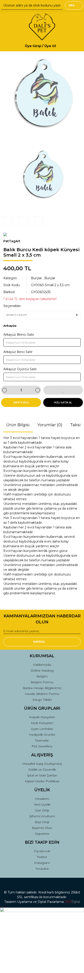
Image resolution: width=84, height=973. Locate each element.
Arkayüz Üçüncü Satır (20, 369)
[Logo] (42, 26)
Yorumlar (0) (49, 424)
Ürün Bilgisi (18, 424)
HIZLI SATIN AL (63, 402)
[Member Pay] (59, 46)
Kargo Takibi (42, 700)
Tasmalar (42, 740)
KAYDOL (39, 641)
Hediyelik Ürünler (42, 735)
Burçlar (36, 278)
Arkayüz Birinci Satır (18, 335)
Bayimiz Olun (42, 828)
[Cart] (75, 46)
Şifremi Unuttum (42, 816)
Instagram (42, 863)
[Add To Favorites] (63, 390)
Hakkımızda (42, 665)
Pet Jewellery (42, 746)
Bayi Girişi (42, 822)
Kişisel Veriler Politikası (42, 781)
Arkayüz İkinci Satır (17, 352)
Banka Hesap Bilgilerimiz (42, 688)
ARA (72, 5)
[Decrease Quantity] (4, 390)
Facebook (42, 851)
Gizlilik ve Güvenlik (42, 770)
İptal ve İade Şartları (42, 775)
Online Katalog (42, 670)
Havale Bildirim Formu (42, 694)
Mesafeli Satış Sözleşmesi (42, 764)
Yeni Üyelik (42, 804)
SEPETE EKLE (21, 402)
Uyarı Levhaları (42, 729)
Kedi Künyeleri (42, 723)
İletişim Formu (42, 682)
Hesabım (42, 799)
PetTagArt (11, 241)
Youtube (42, 869)
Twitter (42, 857)
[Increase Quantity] (37, 390)
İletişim (42, 676)
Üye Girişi (42, 810)
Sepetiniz (42, 834)
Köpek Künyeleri (42, 717)
